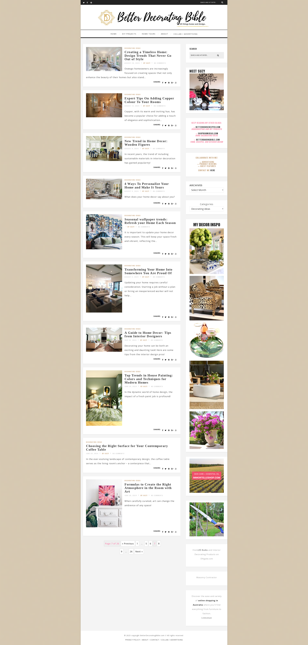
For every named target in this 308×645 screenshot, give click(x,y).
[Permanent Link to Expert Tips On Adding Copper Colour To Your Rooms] (104, 116)
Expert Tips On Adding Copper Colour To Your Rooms (149, 100)
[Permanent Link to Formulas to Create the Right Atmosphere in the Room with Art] (104, 526)
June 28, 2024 (92, 453)
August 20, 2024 (132, 63)
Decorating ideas (133, 48)
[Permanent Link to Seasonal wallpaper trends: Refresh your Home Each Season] (104, 248)
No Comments (160, 63)
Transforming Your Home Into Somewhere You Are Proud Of (149, 271)
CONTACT (154, 640)
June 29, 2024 (131, 386)
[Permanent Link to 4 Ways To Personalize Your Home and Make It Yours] (104, 198)
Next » (139, 551)
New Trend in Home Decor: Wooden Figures (146, 143)
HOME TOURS (148, 34)
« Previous (128, 543)
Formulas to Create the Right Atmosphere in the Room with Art (148, 488)
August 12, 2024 (132, 106)
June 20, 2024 (131, 495)
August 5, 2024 (132, 191)
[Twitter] (85, 2)
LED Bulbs (202, 550)
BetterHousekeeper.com (208, 127)
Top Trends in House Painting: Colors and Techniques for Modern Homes (149, 379)
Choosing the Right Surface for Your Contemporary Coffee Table (127, 447)
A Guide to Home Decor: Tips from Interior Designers (148, 334)
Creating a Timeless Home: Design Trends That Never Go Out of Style (148, 55)
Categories (206, 204)
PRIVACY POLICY (132, 640)
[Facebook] (88, 2)
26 (131, 551)
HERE (212, 170)
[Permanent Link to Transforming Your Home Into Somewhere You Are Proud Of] (104, 311)
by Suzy (146, 63)
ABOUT (164, 34)
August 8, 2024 (132, 148)
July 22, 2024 (131, 340)
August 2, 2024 (132, 277)
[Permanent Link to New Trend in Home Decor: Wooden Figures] (104, 160)
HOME (114, 34)
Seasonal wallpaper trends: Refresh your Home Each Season (150, 221)
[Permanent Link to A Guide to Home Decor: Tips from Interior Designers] (104, 350)
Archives (195, 185)
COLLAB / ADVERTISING (186, 34)
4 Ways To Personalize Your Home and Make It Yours (147, 185)
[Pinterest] (92, 2)
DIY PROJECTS (129, 34)
